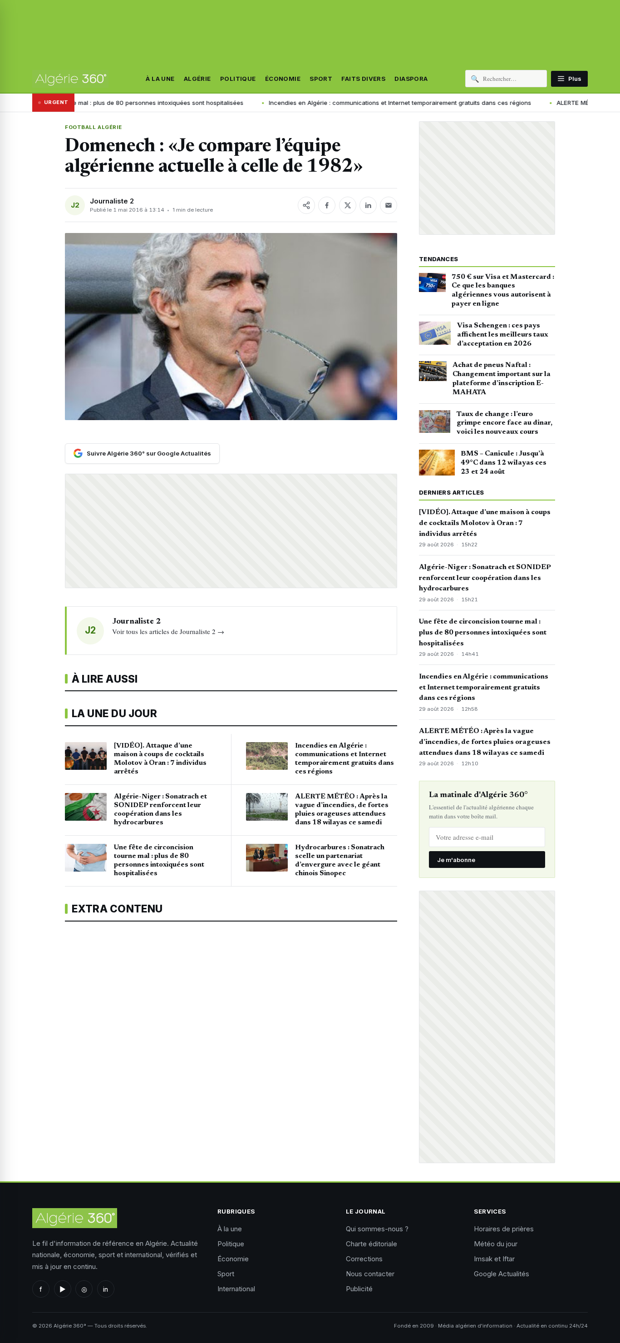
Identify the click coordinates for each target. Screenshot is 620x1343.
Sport (321, 78)
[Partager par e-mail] (388, 205)
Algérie (197, 78)
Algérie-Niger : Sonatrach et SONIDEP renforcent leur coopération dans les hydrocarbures (485, 578)
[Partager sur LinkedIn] (368, 205)
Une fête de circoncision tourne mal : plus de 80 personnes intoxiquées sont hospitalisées (482, 632)
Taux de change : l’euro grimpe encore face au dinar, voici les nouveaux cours (504, 423)
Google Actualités (501, 1273)
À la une (160, 78)
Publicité (359, 1288)
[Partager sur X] (347, 205)
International (236, 1288)
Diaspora (411, 78)
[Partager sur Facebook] (326, 205)
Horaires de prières (504, 1228)
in (105, 1289)
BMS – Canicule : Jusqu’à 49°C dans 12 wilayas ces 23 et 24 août (503, 463)
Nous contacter (370, 1273)
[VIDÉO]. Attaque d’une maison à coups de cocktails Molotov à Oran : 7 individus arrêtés (485, 523)
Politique (238, 78)
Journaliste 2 (112, 201)
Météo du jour (495, 1243)
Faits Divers (363, 78)
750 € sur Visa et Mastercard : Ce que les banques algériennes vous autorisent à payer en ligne (503, 290)
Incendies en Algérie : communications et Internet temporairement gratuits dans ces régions (328, 102)
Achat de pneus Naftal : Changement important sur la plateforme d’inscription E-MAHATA (502, 379)
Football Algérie (93, 127)
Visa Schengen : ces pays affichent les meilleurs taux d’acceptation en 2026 (502, 334)
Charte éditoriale (371, 1243)
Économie (282, 78)
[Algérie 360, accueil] (70, 78)
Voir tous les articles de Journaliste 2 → (168, 631)
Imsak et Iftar (494, 1258)
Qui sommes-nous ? (377, 1228)
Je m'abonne (456, 859)
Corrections (364, 1258)
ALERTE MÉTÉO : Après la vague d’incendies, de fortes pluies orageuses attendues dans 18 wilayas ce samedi (485, 742)
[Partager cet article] (306, 205)
